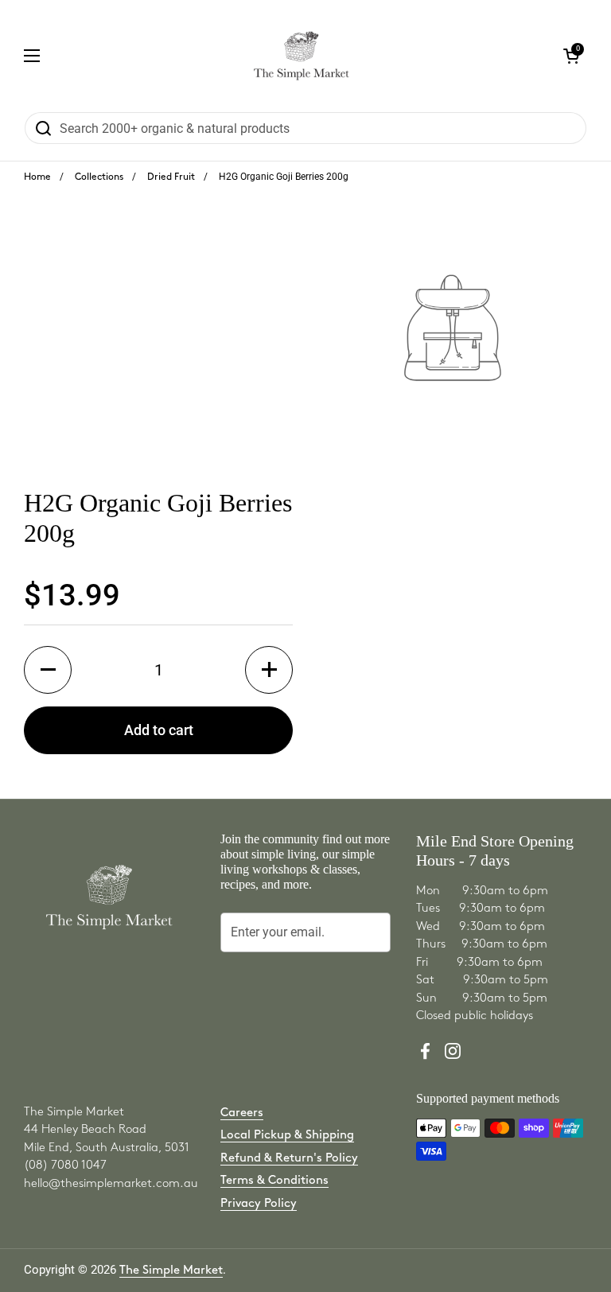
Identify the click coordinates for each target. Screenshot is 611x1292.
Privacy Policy (258, 1203)
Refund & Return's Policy (289, 1158)
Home (37, 177)
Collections (99, 177)
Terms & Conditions (274, 1180)
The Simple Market (171, 1270)
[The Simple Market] (301, 55)
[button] (48, 670)
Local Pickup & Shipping (287, 1135)
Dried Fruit (171, 177)
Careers (241, 1113)
